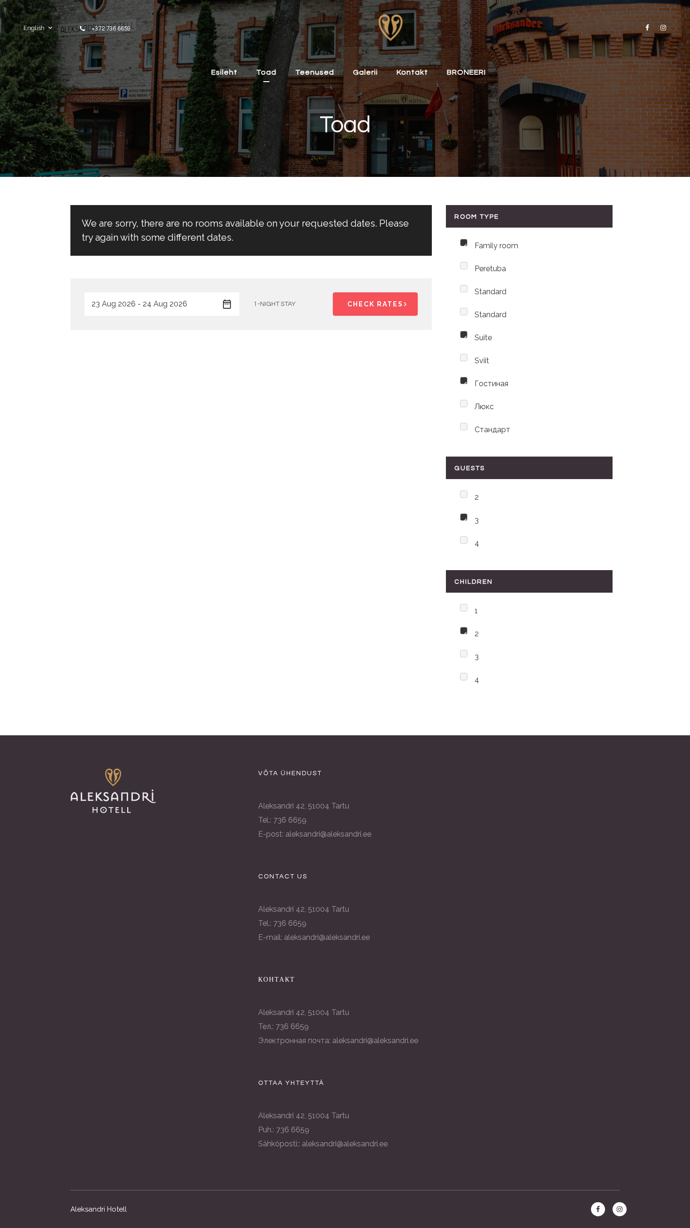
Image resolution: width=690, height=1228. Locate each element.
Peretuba (490, 268)
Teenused (314, 72)
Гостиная (491, 383)
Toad (266, 72)
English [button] (34, 27)
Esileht (224, 72)
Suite (483, 337)
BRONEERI (466, 72)
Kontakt (412, 72)
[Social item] (645, 28)
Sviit (482, 360)
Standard (490, 291)
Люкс (484, 406)
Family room (496, 245)
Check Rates (375, 304)
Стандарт (492, 429)
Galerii (365, 72)
